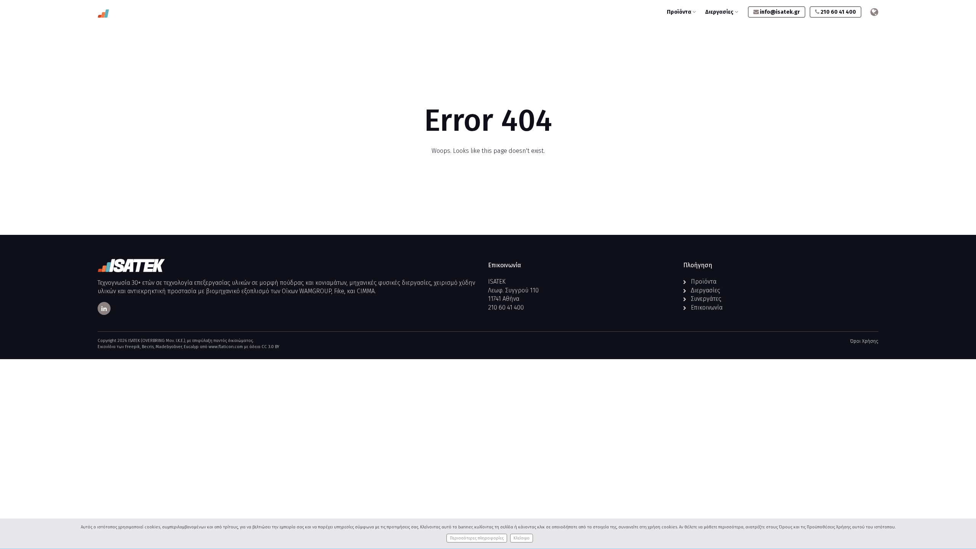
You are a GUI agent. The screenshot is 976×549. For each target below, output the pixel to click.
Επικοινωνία (706, 307)
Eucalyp (191, 346)
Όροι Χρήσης (864, 341)
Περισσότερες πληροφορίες (477, 538)
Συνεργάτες (706, 298)
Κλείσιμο (522, 538)
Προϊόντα (679, 12)
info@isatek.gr (779, 12)
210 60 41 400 (837, 12)
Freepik (132, 346)
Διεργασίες (720, 12)
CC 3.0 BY (270, 346)
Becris (148, 346)
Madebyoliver (169, 346)
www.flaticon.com (226, 346)
